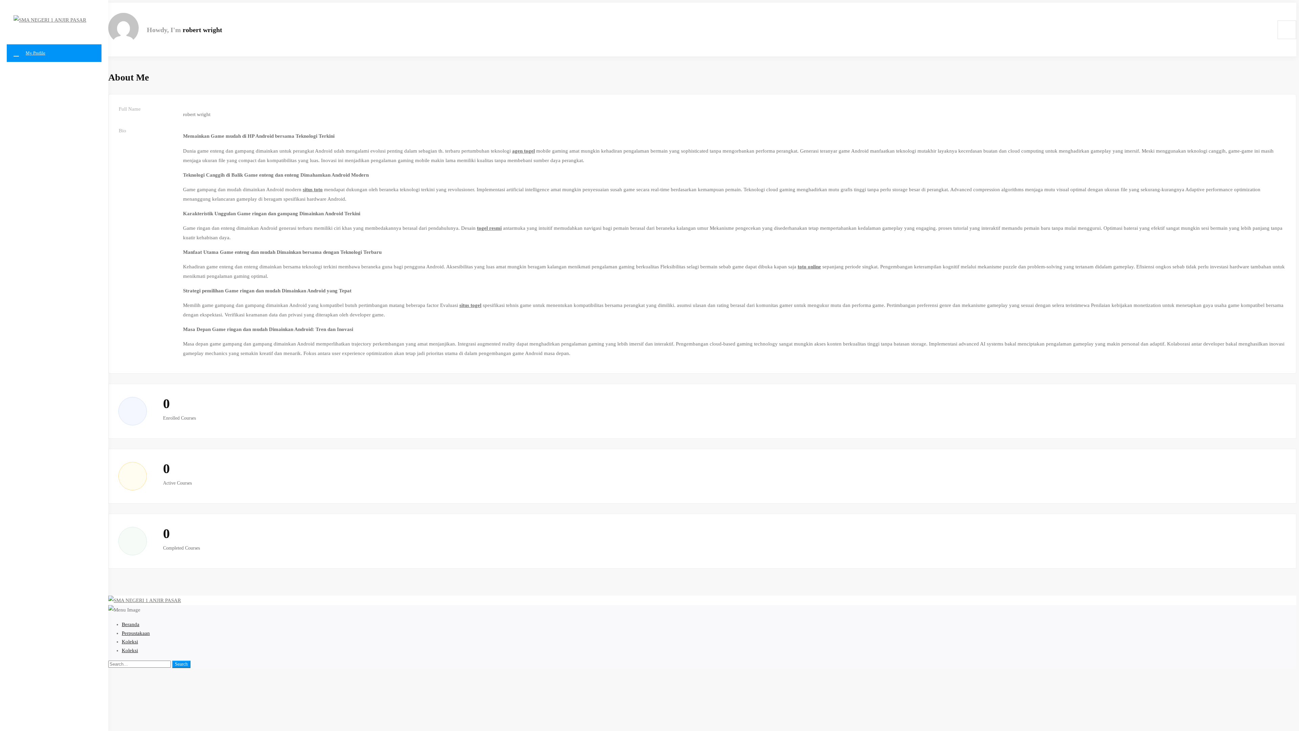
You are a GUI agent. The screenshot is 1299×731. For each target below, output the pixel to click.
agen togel (523, 151)
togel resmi (489, 228)
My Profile (35, 53)
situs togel (470, 305)
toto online (809, 266)
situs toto (313, 189)
